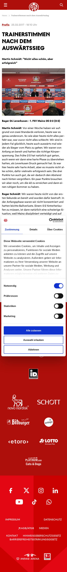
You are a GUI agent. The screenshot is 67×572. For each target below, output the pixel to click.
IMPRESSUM (12, 519)
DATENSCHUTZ (53, 519)
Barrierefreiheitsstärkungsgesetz (33, 539)
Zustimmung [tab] (12, 229)
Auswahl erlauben (33, 340)
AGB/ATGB (27, 528)
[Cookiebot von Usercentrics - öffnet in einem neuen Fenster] (49, 220)
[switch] (58, 295)
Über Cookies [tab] (55, 229)
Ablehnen (33, 349)
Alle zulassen (33, 330)
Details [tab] (34, 229)
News (4, 15)
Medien (44, 528)
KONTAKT (12, 535)
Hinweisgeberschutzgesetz (42, 535)
